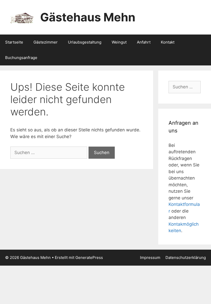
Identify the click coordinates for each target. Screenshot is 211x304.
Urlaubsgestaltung (84, 42)
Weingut (119, 42)
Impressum (150, 257)
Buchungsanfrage (21, 57)
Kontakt (167, 42)
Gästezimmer (45, 42)
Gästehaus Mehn (87, 17)
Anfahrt (144, 42)
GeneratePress (89, 257)
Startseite (14, 42)
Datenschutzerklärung (185, 257)
